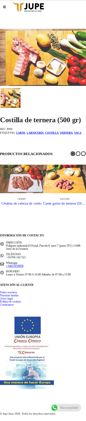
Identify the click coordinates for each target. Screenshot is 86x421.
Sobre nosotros (8, 292)
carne (20, 132)
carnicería (35, 132)
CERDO (21, 199)
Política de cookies (10, 301)
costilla (52, 132)
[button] (72, 153)
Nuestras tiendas (9, 295)
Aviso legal (6, 298)
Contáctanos (7, 304)
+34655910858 (14, 266)
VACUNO (65, 199)
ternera (66, 132)
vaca (77, 132)
